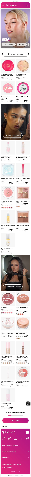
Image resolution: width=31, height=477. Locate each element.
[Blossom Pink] (6, 313)
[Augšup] (27, 432)
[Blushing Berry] (23, 314)
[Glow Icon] (17, 206)
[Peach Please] (4, 208)
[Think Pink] (8, 208)
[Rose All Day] (6, 208)
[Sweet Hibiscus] (12, 313)
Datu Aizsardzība (7, 467)
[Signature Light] (19, 206)
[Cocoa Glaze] (12, 208)
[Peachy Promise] (8, 313)
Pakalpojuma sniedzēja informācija (11, 464)
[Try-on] (2, 187)
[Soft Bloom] (2, 208)
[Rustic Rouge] (19, 314)
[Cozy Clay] (17, 314)
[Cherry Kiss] (4, 313)
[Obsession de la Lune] (17, 338)
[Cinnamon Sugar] (2, 313)
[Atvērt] (3, 5)
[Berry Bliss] (10, 208)
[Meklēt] (27, 5)
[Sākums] (11, 5)
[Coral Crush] (21, 314)
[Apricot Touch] (10, 313)
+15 (27, 363)
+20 (12, 363)
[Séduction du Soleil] (19, 338)
